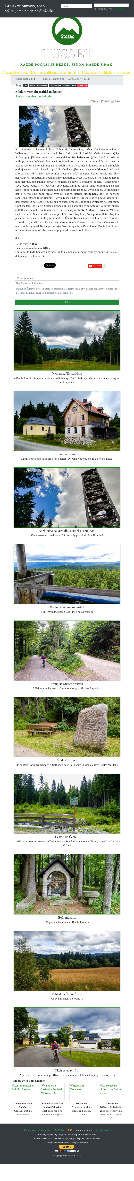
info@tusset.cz (104, 1130)
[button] (33, 79)
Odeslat (68, 302)
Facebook (29, 1130)
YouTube (59, 1130)
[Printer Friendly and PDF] (105, 101)
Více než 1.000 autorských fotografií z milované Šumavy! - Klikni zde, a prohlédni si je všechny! (67, 72)
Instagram (44, 1130)
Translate (119, 8)
